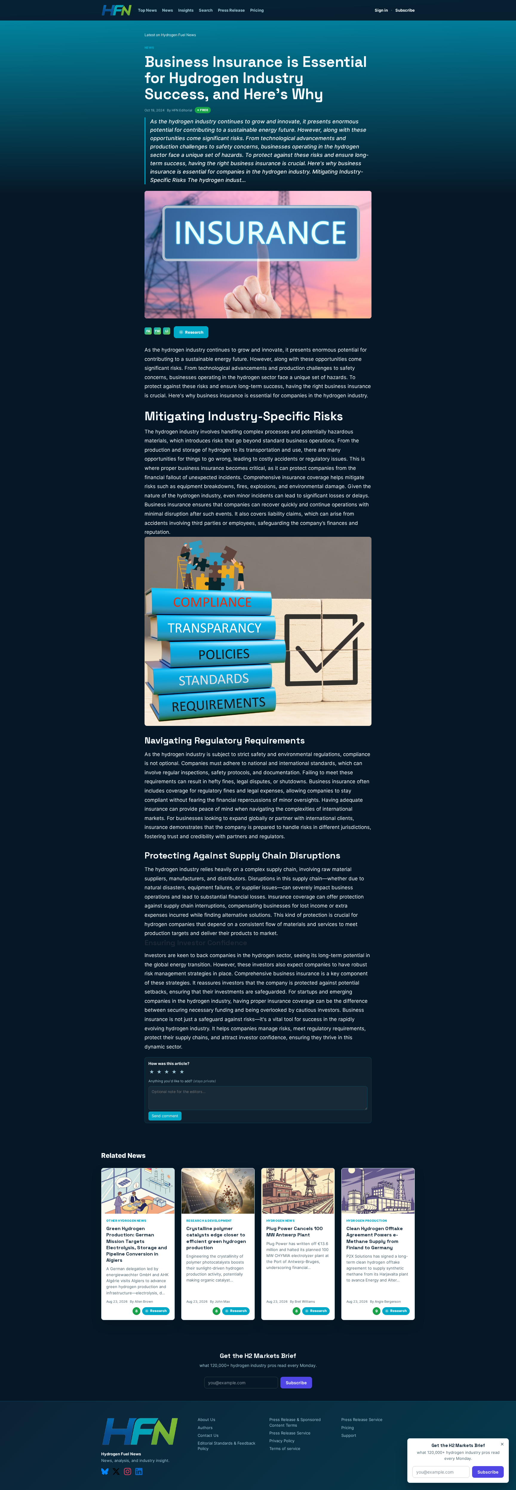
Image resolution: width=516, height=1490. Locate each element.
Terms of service (284, 1448)
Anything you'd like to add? (182, 1081)
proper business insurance (192, 468)
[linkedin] (138, 1471)
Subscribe (405, 10)
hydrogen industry (183, 754)
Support (348, 1435)
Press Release (231, 10)
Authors (205, 1427)
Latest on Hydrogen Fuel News (170, 35)
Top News (147, 10)
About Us (206, 1419)
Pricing (257, 10)
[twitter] (116, 1471)
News (167, 10)
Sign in (381, 10)
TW (157, 331)
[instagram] (127, 1471)
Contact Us (208, 1435)
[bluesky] (104, 1471)
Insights (186, 10)
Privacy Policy (281, 1440)
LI (166, 331)
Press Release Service (290, 1433)
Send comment (165, 1116)
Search (206, 10)
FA (148, 331)
